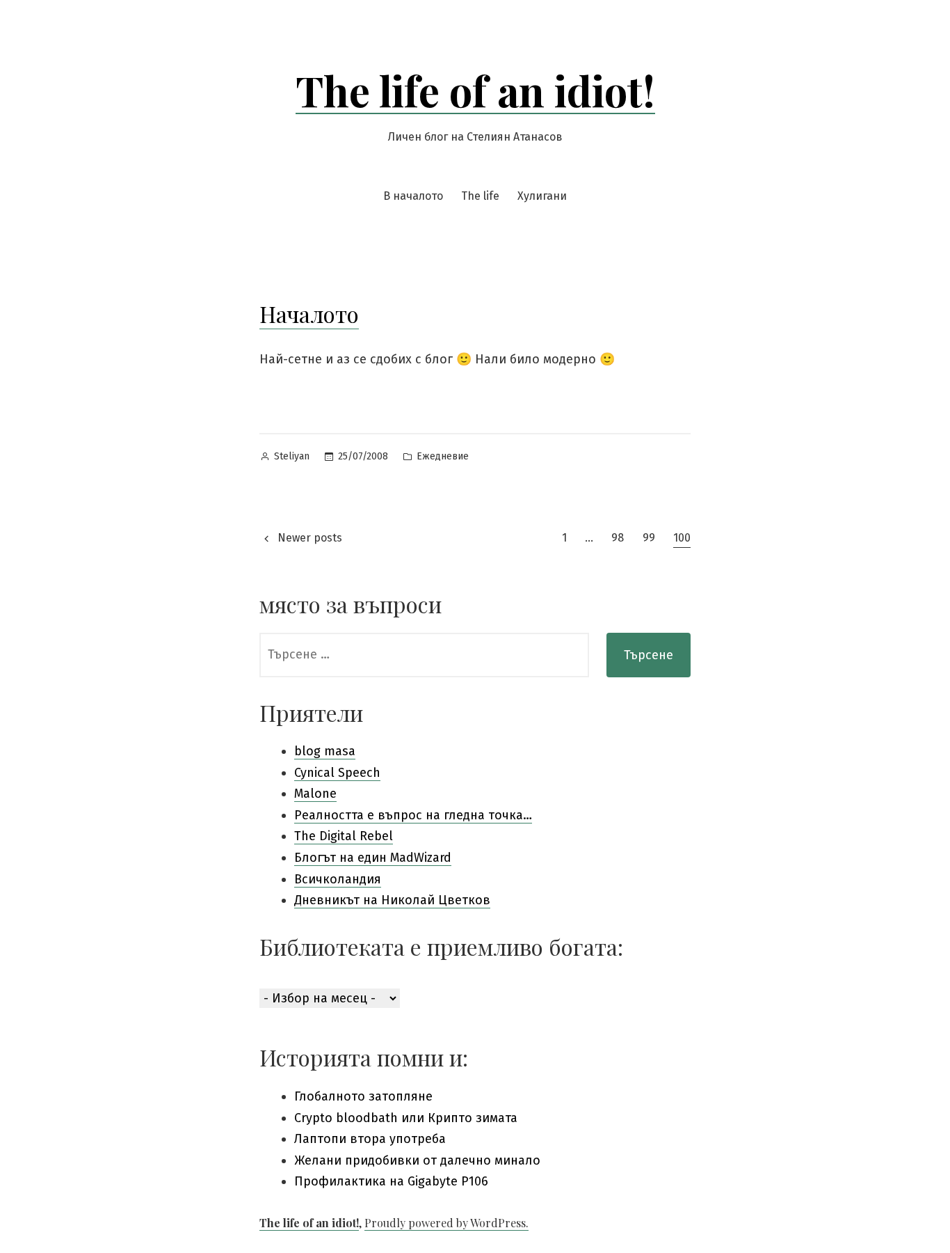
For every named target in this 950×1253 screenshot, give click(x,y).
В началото (413, 196)
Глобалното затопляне (363, 1096)
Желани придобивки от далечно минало (417, 1160)
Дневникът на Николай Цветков (392, 900)
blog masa (324, 751)
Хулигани (542, 196)
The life (480, 196)
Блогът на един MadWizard (372, 857)
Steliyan (291, 456)
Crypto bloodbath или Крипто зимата (405, 1118)
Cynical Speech (337, 772)
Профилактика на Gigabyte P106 (391, 1181)
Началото (309, 314)
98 (617, 537)
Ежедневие (443, 456)
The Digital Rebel (343, 836)
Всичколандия (337, 879)
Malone (315, 793)
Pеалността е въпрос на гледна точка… (413, 815)
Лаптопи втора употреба (370, 1138)
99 (649, 537)
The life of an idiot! (475, 90)
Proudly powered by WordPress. (446, 1222)
